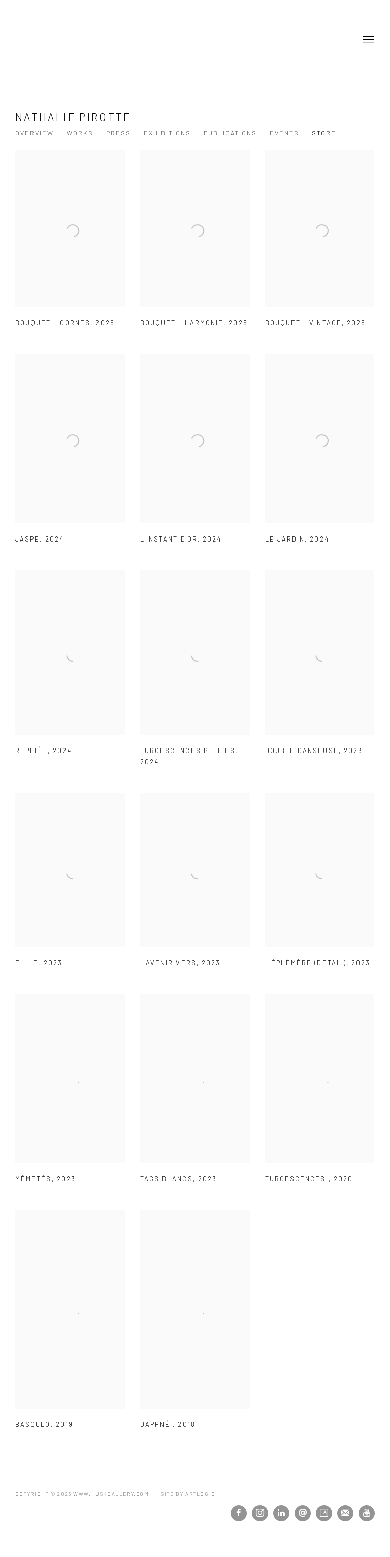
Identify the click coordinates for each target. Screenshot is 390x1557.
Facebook (239, 1513)
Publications (230, 133)
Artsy (324, 1513)
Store (324, 133)
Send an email (303, 1513)
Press (118, 133)
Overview (34, 133)
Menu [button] (367, 40)
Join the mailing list (345, 1513)
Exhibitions (167, 133)
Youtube (367, 1513)
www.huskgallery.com (50, 40)
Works (80, 133)
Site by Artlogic (188, 1494)
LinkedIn (281, 1513)
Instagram (260, 1513)
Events (284, 133)
